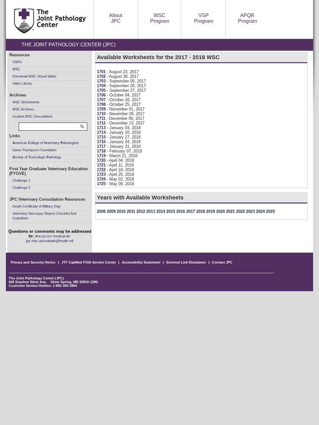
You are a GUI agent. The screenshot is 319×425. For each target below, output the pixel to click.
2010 (121, 211)
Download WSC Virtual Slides (34, 76)
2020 (220, 211)
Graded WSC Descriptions (32, 116)
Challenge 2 (21, 187)
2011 (130, 211)
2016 (180, 211)
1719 (102, 155)
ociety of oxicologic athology (36, 157)
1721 (102, 165)
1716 (102, 141)
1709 (102, 109)
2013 (150, 211)
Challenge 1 (21, 180)
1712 (102, 123)
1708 (102, 104)
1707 (102, 99)
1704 (102, 85)
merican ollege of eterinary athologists (45, 143)
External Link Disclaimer (186, 262)
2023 (250, 211)
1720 (102, 160)
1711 (102, 118)
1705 (102, 90)
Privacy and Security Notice (33, 262)
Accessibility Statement (141, 262)
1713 (102, 127)
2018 (200, 211)
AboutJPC (115, 18)
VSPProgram (203, 18)
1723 (102, 174)
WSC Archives (23, 109)
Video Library (22, 83)
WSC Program (159, 18)
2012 (140, 211)
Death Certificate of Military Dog (36, 206)
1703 (102, 81)
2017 (190, 211)
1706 (102, 95)
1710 (102, 113)
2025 (270, 211)
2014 (160, 211)
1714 (102, 132)
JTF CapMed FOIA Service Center (88, 262)
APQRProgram (247, 18)
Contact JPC (222, 262)
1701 (102, 71)
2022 (240, 211)
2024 (260, 211)
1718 (102, 151)
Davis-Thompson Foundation (34, 150)
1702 (102, 76)
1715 (102, 137)
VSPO (17, 62)
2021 (230, 211)
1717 (102, 146)
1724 (102, 179)
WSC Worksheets (26, 102)
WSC (16, 69)
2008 (101, 211)
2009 (111, 211)
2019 (210, 211)
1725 (102, 183)
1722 (102, 169)
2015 (170, 211)
